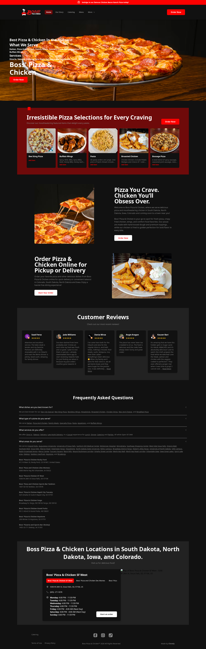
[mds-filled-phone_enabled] (111, 635)
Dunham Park (24, 449)
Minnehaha (121, 446)
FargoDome (70, 449)
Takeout (36, 434)
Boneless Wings (74, 412)
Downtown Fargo (58, 449)
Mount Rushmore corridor (83, 451)
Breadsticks (85, 412)
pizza (55, 276)
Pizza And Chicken (40, 423)
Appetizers (82, 423)
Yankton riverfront (38, 454)
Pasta (74, 423)
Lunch (87, 434)
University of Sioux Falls (66, 446)
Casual (69, 434)
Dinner (93, 434)
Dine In (29, 434)
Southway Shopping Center (137, 446)
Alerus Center (43, 451)
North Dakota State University (87, 449)
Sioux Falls (35, 449)
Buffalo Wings (96, 423)
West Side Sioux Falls (157, 446)
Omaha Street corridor (103, 451)
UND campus (177, 449)
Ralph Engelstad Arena (28, 451)
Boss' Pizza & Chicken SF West (60, 580)
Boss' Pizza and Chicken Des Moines (90, 580)
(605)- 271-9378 (56, 592)
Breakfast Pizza (143, 412)
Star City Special (47, 412)
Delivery (43, 434)
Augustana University (47, 446)
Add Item (32, 160)
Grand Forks (33, 446)
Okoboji (27, 454)
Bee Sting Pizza (61, 412)
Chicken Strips (112, 412)
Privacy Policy (50, 643)
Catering (100, 434)
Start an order (106, 614)
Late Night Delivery (55, 434)
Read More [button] (166, 369)
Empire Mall (172, 446)
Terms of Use (36, 643)
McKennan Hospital (108, 446)
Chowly (171, 643)
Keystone (49, 454)
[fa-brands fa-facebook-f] (95, 635)
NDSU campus (106, 449)
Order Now (176, 12)
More (90, 12)
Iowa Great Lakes (167, 451)
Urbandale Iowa (152, 451)
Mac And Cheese (125, 412)
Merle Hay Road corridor (135, 451)
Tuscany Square (56, 451)
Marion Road (45, 449)
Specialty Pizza (65, 423)
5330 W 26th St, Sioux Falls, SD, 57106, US (66, 587)
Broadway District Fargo (122, 449)
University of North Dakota (160, 449)
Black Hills (68, 451)
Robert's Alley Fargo (141, 449)
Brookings (62, 454)
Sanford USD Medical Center (88, 446)
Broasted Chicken (98, 412)
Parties (110, 434)
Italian (29, 423)
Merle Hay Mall (119, 451)
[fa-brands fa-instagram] (103, 635)
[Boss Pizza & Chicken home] (31, 12)
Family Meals (53, 423)
